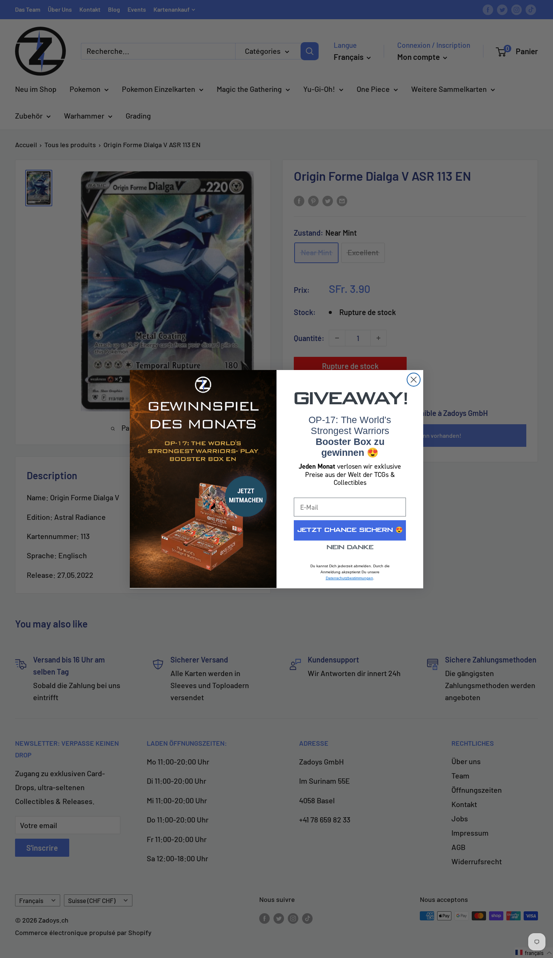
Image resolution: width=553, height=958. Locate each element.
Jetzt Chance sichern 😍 (350, 530)
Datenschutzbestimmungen (349, 578)
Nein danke (350, 547)
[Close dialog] (413, 379)
